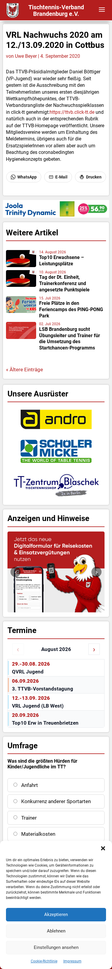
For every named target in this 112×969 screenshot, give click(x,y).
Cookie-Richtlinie (44, 961)
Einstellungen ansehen (56, 947)
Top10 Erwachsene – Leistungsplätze (61, 261)
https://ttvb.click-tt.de (72, 112)
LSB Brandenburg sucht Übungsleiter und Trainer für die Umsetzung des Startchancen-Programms (69, 338)
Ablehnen (56, 931)
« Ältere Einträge (24, 370)
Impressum (72, 961)
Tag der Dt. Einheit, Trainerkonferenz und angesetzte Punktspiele (64, 283)
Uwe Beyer (26, 56)
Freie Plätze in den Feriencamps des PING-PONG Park (71, 309)
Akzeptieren (56, 914)
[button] (103, 848)
